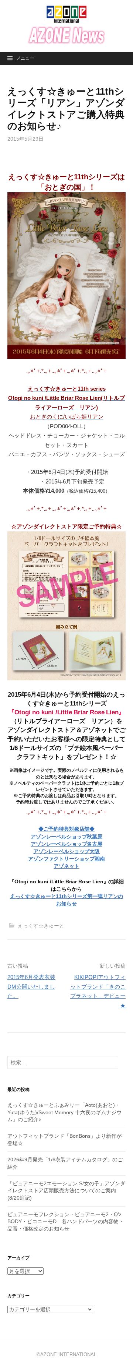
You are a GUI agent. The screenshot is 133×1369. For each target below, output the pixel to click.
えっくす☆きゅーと (41, 926)
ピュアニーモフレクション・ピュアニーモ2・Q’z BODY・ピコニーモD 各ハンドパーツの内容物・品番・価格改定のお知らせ (65, 1221)
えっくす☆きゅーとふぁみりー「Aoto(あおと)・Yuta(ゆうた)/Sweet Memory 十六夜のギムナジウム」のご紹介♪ (64, 1112)
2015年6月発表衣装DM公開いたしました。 (31, 986)
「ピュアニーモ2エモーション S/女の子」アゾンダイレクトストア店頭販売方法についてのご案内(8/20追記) (66, 1190)
